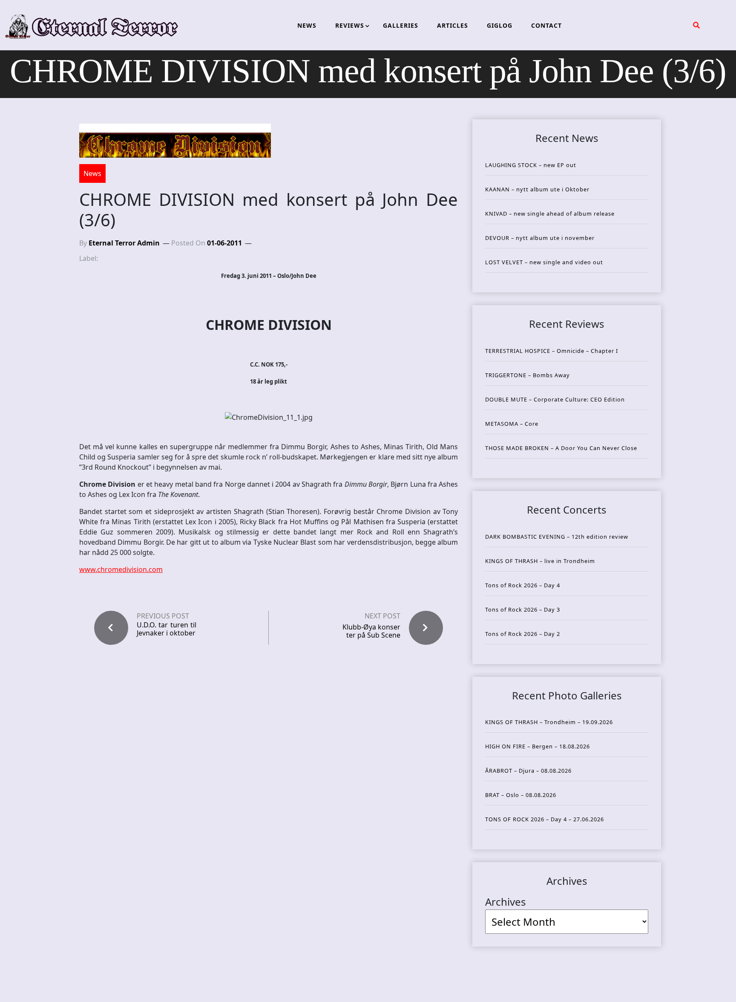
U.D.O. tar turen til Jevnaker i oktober (166, 629)
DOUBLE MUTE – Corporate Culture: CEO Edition (555, 399)
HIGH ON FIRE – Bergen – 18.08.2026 (537, 746)
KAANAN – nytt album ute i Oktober (537, 189)
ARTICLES (452, 25)
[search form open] (696, 25)
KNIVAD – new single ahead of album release (550, 213)
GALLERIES (400, 25)
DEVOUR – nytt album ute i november (540, 238)
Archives (505, 902)
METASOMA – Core (511, 423)
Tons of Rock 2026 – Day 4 (522, 585)
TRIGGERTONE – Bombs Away (527, 375)
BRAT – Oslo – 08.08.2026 (520, 795)
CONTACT (546, 25)
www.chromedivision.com (121, 569)
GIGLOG (499, 25)
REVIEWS (349, 25)
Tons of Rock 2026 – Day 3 (522, 609)
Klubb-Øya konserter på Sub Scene (371, 631)
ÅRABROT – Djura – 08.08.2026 (528, 770)
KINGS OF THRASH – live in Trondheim (540, 561)
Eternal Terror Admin (124, 243)
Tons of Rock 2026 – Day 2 (522, 634)
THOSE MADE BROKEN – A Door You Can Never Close (561, 448)
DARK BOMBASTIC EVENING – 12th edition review (556, 536)
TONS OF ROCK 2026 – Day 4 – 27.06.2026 (544, 819)
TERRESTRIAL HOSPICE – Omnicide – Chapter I (551, 351)
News (92, 173)
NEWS (306, 25)
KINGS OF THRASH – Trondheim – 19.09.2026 (549, 722)
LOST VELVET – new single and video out (544, 262)
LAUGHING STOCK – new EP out (530, 165)
